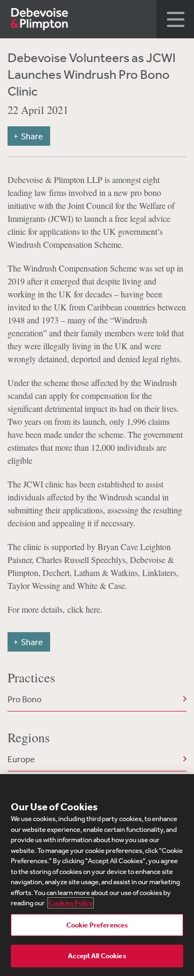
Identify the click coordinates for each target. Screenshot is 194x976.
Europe (21, 759)
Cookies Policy (70, 902)
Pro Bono (24, 699)
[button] (175, 19)
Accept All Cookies (97, 955)
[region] (97, 875)
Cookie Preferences (97, 925)
